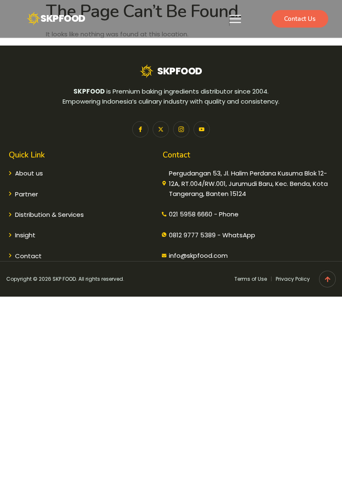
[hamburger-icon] (229, 19)
